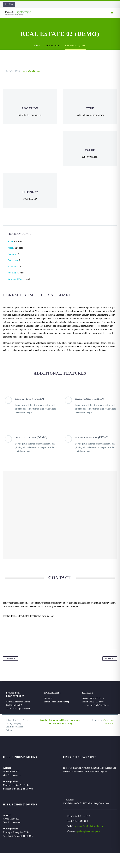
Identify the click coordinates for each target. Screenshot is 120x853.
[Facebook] (5, 640)
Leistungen (82, 18)
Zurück (11, 658)
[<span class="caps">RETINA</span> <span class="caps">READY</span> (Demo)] (30, 405)
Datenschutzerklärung (58, 720)
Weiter (109, 658)
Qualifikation (62, 18)
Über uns (43, 18)
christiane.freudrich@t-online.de (88, 826)
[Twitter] (11, 640)
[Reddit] (33, 640)
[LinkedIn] (28, 640)
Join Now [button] (9, 4)
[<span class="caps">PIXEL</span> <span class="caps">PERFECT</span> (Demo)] (90, 405)
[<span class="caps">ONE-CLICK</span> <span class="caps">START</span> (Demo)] (30, 444)
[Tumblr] (22, 640)
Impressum (75, 720)
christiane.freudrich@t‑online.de (95, 705)
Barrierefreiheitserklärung (60, 723)
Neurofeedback (104, 18)
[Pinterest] (16, 640)
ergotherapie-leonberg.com (88, 831)
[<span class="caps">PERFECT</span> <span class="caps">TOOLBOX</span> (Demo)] (90, 444)
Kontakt (43, 720)
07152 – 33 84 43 (83, 816)
